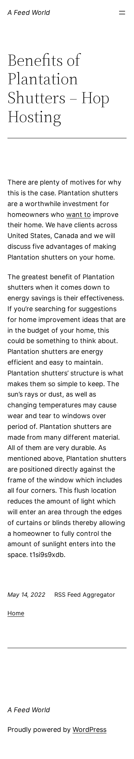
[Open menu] (122, 12)
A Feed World (28, 12)
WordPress (89, 729)
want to (78, 214)
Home (15, 613)
